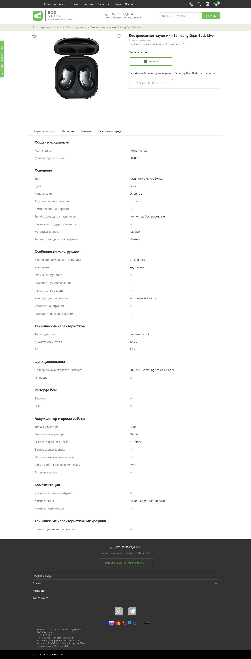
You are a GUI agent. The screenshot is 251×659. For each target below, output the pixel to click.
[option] (76, 67)
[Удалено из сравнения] (34, 35)
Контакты (39, 591)
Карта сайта (40, 598)
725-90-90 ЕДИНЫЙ (128, 547)
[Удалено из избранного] (119, 35)
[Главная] (34, 27)
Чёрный (153, 61)
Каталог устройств (55, 4)
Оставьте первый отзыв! (140, 40)
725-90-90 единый (123, 14)
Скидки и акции (43, 576)
